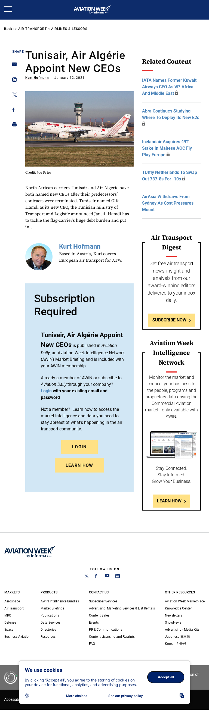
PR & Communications (105, 629)
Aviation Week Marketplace (185, 601)
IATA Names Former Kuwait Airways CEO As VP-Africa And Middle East (169, 87)
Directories (48, 629)
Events (94, 622)
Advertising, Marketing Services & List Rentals (122, 608)
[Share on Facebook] (13, 110)
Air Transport (32, 29)
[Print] (13, 125)
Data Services (50, 622)
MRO (7, 615)
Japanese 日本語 (177, 637)
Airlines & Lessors (69, 29)
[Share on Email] (13, 65)
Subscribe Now (169, 320)
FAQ (92, 644)
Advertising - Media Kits (182, 629)
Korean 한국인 (175, 644)
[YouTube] (107, 577)
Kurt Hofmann (37, 78)
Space (8, 629)
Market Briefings (52, 608)
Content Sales (99, 615)
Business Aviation (17, 637)
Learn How (79, 465)
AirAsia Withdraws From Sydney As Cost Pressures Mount (167, 203)
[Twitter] (86, 577)
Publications (50, 615)
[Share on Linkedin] (13, 80)
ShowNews (173, 622)
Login (79, 446)
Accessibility (14, 699)
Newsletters (173, 615)
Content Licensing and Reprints (112, 637)
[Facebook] (97, 577)
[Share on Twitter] (13, 95)
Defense (10, 622)
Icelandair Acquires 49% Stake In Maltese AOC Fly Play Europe (167, 148)
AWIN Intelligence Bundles (60, 601)
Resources (48, 637)
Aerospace (12, 601)
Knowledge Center (178, 608)
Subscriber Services (103, 601)
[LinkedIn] (117, 577)
